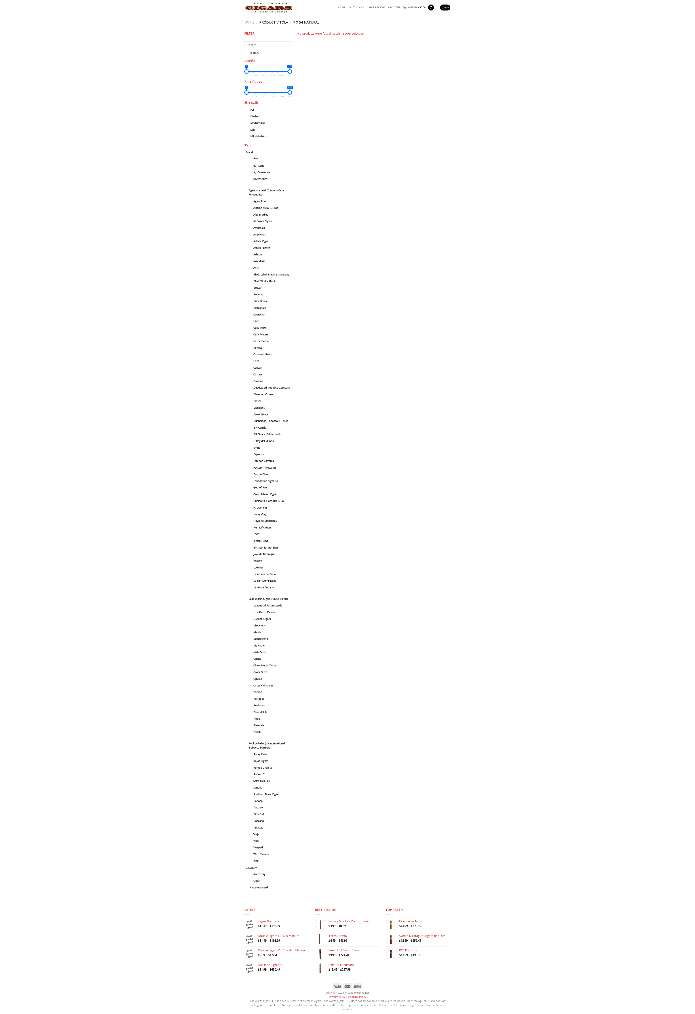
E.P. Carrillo (259, 427)
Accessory (259, 874)
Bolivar (257, 287)
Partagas (258, 698)
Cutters (257, 374)
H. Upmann (260, 507)
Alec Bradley (260, 214)
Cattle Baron (261, 341)
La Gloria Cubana (263, 587)
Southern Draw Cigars (266, 794)
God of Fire (260, 487)
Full (252, 109)
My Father (259, 645)
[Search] (431, 7)
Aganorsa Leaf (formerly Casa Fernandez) (266, 192)
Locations (355, 7)
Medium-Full (257, 123)
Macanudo (259, 625)
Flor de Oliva (260, 474)
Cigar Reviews (376, 7)
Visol (256, 840)
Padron (257, 692)
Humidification (262, 527)
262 (255, 159)
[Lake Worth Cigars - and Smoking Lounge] (268, 7)
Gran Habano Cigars (265, 494)
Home (341, 7)
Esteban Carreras (263, 461)
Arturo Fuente (261, 248)
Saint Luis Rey (261, 781)
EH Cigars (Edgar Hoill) (267, 434)
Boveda (258, 294)
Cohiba (257, 347)
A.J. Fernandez (261, 172)
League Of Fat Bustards (267, 605)
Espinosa (258, 454)
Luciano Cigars (262, 619)
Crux (256, 361)
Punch (257, 732)
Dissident (259, 407)
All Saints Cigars (262, 221)
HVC (256, 534)
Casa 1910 (259, 327)
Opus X (257, 678)
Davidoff (258, 381)
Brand (249, 152)
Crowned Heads (263, 354)
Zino (256, 861)
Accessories (260, 179)
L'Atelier (258, 567)
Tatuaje (258, 807)
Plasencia (258, 725)
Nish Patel (259, 652)
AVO (256, 267)
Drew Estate (260, 414)
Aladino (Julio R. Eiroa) (266, 208)
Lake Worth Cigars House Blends (268, 598)
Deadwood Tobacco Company (271, 387)
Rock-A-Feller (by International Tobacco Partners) (267, 745)
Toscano (258, 821)
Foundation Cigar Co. (266, 481)
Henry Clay (259, 514)
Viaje (256, 834)
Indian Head (260, 541)
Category (251, 867)
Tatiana (258, 801)
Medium (255, 116)
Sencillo (257, 787)
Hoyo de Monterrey (265, 520)
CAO (256, 321)
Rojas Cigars (260, 761)
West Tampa (261, 854)
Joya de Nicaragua (264, 554)
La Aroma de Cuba (264, 574)
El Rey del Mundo (263, 441)
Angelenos (259, 234)
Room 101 (259, 774)
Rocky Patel (260, 754)
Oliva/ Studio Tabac (265, 665)
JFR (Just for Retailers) (266, 547)
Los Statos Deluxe (264, 612)
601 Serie (258, 165)
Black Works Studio (264, 281)
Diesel (257, 401)
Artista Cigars (261, 241)
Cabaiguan (259, 307)
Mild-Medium (258, 136)
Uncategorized (259, 887)
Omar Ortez (260, 672)
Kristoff (257, 560)
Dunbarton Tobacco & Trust (270, 421)
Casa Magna (260, 334)
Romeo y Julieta (262, 767)
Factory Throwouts (264, 467)
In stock (254, 53)
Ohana (257, 658)
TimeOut (258, 814)
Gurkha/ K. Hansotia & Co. (268, 501)
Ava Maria (259, 261)
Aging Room (260, 201)
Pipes (256, 718)
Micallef (257, 632)
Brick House (260, 301)
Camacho (259, 314)
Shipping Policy (357, 996)
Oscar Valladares (263, 685)
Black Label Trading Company (271, 274)
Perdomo (259, 705)
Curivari (257, 367)
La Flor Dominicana (264, 580)
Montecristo (260, 638)
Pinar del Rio (260, 712)
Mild (252, 129)
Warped (258, 847)
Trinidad (258, 827)
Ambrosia (259, 227)
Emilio (256, 447)
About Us (394, 7)
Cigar (256, 880)
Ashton (257, 254)
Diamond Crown (263, 394)
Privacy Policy (337, 996)
